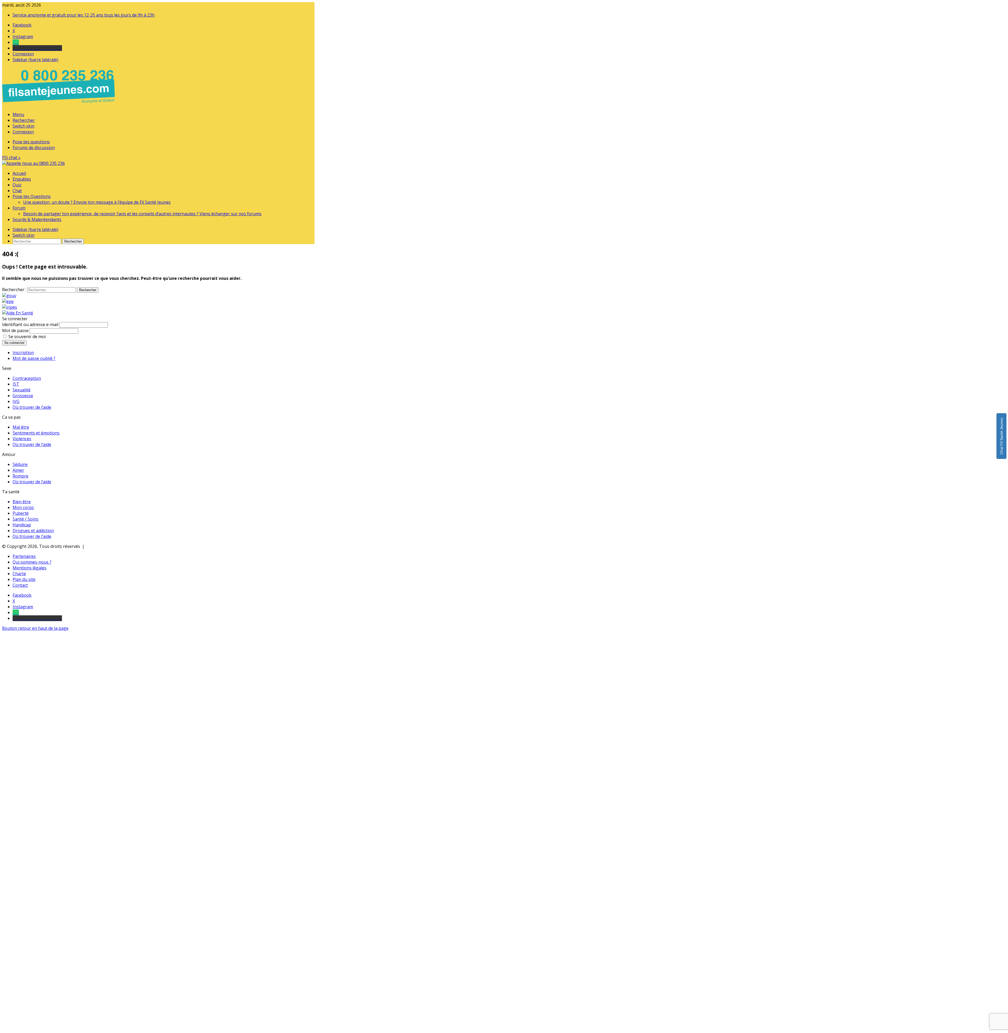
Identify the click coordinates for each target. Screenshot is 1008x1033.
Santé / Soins (25, 519)
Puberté (21, 513)
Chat (17, 190)
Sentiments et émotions (36, 433)
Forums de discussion (34, 147)
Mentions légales (29, 568)
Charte (19, 573)
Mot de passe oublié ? (34, 358)
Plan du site (24, 579)
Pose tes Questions (32, 196)
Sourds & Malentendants (37, 219)
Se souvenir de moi (27, 336)
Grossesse (23, 395)
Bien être (22, 502)
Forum (19, 208)
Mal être (21, 427)
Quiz (17, 185)
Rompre (20, 476)
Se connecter (14, 343)
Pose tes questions (31, 142)
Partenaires (24, 556)
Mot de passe (15, 330)
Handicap (22, 525)
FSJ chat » (11, 157)
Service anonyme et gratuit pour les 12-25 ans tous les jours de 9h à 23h (84, 15)
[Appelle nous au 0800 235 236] (59, 104)
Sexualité (21, 390)
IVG (16, 401)
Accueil (19, 173)
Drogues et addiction (33, 530)
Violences (22, 439)
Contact (20, 585)
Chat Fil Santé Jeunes (1001, 436)
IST (16, 384)
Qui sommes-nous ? (32, 562)
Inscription (23, 352)
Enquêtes (22, 179)
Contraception (27, 378)
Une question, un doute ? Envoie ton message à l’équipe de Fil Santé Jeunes (97, 202)
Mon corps (23, 507)
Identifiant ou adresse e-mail (30, 324)
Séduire (20, 464)
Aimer (18, 470)
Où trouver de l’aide (32, 407)
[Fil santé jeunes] (33, 163)
